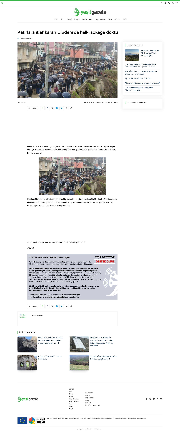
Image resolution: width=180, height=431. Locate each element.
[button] (2, 3)
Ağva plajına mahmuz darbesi (137, 78)
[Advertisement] (72, 128)
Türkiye (115, 102)
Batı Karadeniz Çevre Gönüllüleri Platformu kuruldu (139, 89)
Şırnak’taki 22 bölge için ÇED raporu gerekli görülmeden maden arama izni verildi (50, 340)
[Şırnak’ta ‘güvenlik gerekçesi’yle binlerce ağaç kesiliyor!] (79, 362)
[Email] (66, 108)
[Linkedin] (61, 108)
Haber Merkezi (26, 39)
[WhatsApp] (42, 108)
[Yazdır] (71, 108)
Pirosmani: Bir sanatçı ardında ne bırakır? (142, 83)
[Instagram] (165, 3)
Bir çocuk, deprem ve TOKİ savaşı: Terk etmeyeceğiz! (150, 53)
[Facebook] (162, 3)
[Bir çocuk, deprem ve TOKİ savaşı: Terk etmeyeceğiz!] (132, 55)
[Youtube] (176, 3)
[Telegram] (169, 3)
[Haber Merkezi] (19, 39)
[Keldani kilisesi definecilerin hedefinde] (27, 362)
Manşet (108, 102)
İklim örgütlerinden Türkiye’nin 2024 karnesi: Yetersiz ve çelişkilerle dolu (140, 65)
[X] (173, 3)
